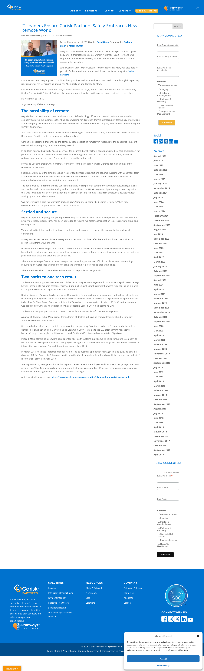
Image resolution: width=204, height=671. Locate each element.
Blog (88, 597)
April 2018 (159, 427)
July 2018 (158, 413)
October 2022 (160, 243)
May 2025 (158, 174)
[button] (198, 636)
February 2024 (161, 215)
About (74, 11)
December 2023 (161, 220)
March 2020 (159, 339)
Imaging (164, 89)
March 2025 (159, 179)
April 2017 (159, 454)
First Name (162, 487)
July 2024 (158, 197)
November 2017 (162, 440)
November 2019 (162, 353)
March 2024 (159, 211)
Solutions (91, 11)
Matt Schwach (76, 45)
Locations (90, 602)
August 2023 (160, 229)
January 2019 (160, 395)
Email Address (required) (164, 69)
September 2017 (162, 450)
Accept (163, 658)
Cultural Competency (88, 651)
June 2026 (159, 160)
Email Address (164, 475)
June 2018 (159, 418)
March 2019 (159, 385)
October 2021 (160, 271)
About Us (128, 597)
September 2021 (162, 275)
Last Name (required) (167, 56)
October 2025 (160, 169)
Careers (123, 11)
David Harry (103, 42)
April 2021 (159, 289)
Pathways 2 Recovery (164, 100)
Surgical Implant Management (166, 112)
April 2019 (159, 381)
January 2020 (160, 349)
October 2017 (160, 445)
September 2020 (162, 321)
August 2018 (160, 408)
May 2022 (158, 252)
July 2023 (158, 234)
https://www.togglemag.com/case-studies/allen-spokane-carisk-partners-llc (91, 377)
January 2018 (160, 431)
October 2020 (160, 317)
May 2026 (158, 165)
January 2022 (160, 266)
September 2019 (162, 362)
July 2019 (158, 367)
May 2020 (158, 330)
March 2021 (159, 294)
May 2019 (158, 376)
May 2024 (158, 206)
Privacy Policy (163, 665)
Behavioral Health (168, 85)
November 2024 (162, 188)
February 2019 (161, 390)
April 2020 (159, 335)
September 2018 (162, 404)
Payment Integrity (168, 540)
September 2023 (162, 225)
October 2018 (160, 399)
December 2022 (161, 238)
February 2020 (161, 344)
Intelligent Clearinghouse (164, 94)
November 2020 (162, 312)
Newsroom (91, 592)
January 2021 (160, 303)
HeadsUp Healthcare (163, 545)
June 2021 (159, 284)
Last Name (162, 499)
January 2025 (160, 183)
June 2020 (159, 326)
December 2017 (161, 436)
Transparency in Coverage (115, 651)
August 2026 (160, 156)
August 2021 (160, 280)
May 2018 (158, 422)
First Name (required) (167, 45)
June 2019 (159, 372)
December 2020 (161, 307)
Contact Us (129, 592)
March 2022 (159, 261)
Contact (110, 11)
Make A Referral (146, 10)
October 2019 (160, 358)
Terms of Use (53, 651)
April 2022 (159, 257)
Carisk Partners (32, 35)
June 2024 (159, 202)
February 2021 (161, 298)
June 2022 (159, 248)
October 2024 (160, 192)
